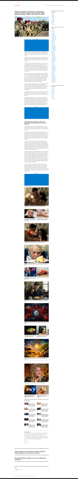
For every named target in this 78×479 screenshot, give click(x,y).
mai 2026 (53, 32)
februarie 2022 (54, 76)
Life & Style (53, 5)
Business (61, 5)
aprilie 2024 (53, 54)
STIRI (52, 23)
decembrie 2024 (54, 47)
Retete (53, 17)
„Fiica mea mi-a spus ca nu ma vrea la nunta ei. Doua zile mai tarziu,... (45, 410)
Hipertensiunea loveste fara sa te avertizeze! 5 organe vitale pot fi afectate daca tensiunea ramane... (32, 421)
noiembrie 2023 (54, 58)
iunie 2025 (53, 42)
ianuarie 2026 (53, 36)
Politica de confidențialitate (18, 469)
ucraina (27, 443)
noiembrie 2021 (54, 79)
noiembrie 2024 (54, 48)
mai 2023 (53, 63)
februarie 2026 (54, 35)
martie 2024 (53, 55)
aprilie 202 (53, 82)
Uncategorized (54, 24)
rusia (25, 443)
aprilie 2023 (53, 64)
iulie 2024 (53, 51)
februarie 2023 (54, 66)
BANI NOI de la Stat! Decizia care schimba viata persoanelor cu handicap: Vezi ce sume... (32, 426)
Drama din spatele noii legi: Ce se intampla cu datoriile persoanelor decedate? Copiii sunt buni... (44, 426)
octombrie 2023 (54, 59)
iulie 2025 (53, 41)
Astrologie (53, 88)
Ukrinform (26, 60)
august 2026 (53, 30)
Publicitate (53, 94)
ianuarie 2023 (53, 67)
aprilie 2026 (53, 33)
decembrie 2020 (54, 81)
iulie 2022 (53, 72)
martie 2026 (53, 34)
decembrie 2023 (54, 57)
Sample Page (17, 470)
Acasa (47, 5)
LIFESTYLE (53, 18)
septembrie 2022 (54, 70)
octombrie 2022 (54, 69)
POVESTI (53, 93)
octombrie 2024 (54, 49)
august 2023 (53, 61)
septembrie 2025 (54, 39)
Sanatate (57, 5)
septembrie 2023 (54, 60)
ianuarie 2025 (53, 46)
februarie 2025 (54, 45)
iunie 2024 (53, 52)
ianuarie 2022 (53, 77)
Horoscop (53, 15)
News (50, 5)
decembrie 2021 (54, 78)
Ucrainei (40, 57)
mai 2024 (53, 53)
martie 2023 (53, 65)
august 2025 (53, 40)
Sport (52, 22)
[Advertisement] (37, 45)
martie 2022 (53, 75)
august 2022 (53, 71)
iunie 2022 (53, 73)
